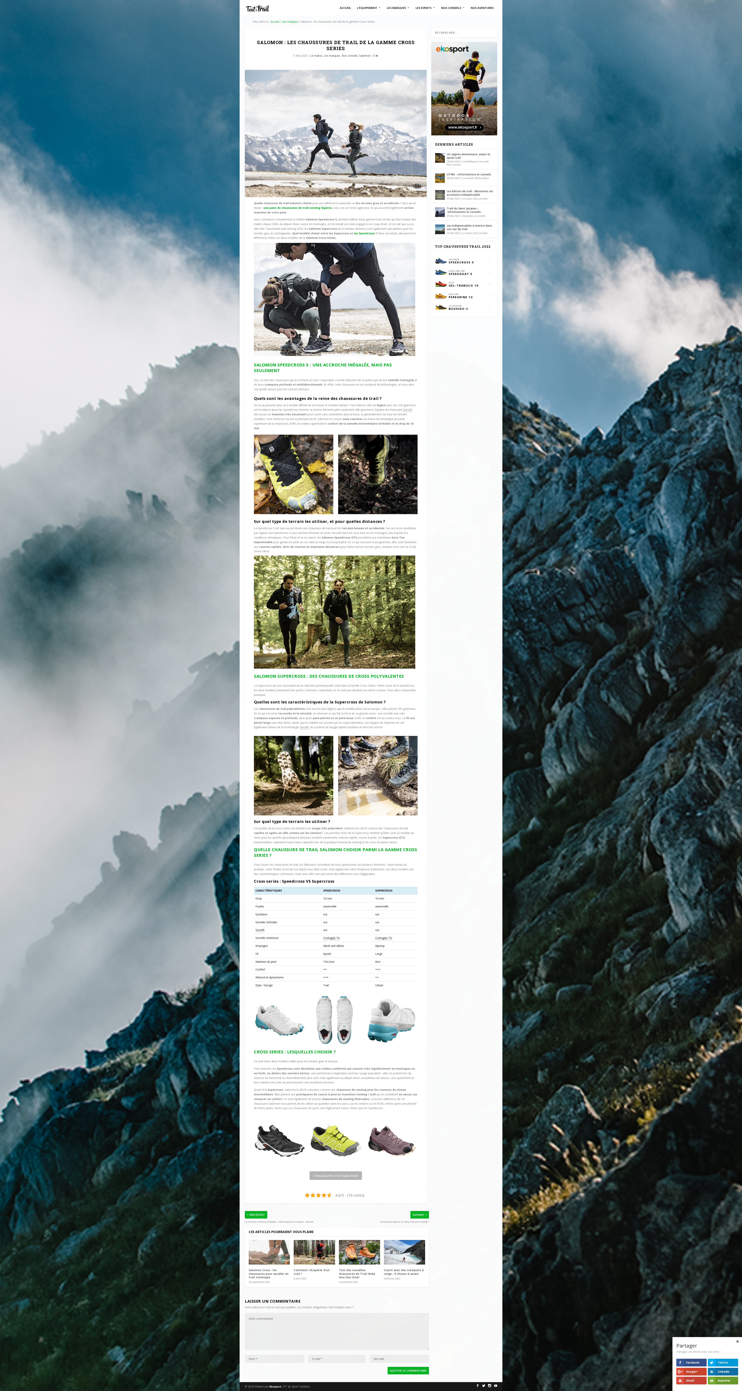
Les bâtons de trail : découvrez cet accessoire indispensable (470, 192)
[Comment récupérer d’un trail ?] (314, 1252)
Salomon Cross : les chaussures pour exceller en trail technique (269, 1273)
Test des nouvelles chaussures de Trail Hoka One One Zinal (357, 1273)
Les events (423, 8)
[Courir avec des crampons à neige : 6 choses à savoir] (404, 1252)
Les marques (396, 8)
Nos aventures (482, 8)
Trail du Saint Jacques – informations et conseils (464, 210)
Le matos (316, 55)
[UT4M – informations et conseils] (440, 178)
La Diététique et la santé (475, 161)
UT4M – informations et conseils (469, 174)
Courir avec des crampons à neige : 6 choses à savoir (404, 1271)
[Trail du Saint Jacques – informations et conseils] (440, 212)
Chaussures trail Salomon (335, 1175)
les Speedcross (364, 233)
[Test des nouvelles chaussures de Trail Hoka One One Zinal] (359, 1252)
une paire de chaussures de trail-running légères (297, 208)
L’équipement (367, 8)
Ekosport (275, 1386)
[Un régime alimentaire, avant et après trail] (440, 158)
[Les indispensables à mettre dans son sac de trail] (440, 229)
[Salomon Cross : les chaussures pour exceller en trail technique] (269, 1252)
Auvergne (467, 216)
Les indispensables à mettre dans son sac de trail (469, 227)
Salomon (364, 55)
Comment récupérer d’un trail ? (312, 1271)
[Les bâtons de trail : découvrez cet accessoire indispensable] (440, 195)
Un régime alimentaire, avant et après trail (468, 156)
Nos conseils (451, 8)
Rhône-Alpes (482, 178)
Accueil (345, 8)
